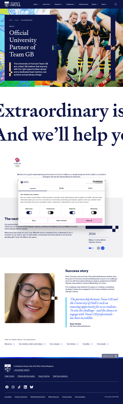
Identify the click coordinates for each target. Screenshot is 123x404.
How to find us (44, 376)
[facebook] (7, 387)
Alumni (94, 4)
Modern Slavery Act (53, 397)
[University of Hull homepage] (13, 4)
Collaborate (69, 4)
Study (35, 4)
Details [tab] (61, 188)
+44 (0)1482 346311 (21, 370)
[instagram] (13, 387)
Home (10, 20)
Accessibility (8, 397)
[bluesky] (31, 387)
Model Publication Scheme (38, 397)
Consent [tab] (33, 188)
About (103, 4)
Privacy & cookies (67, 397)
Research (58, 4)
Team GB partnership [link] (26, 20)
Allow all (89, 220)
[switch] (50, 212)
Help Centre (9, 376)
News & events (83, 4)
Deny (34, 220)
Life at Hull (46, 4)
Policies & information (26, 376)
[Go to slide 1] (90, 248)
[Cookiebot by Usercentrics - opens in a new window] (94, 182)
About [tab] (90, 188)
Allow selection (61, 220)
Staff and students (60, 376)
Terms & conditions (80, 397)
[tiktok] (19, 387)
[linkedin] (25, 387)
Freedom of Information (21, 397)
